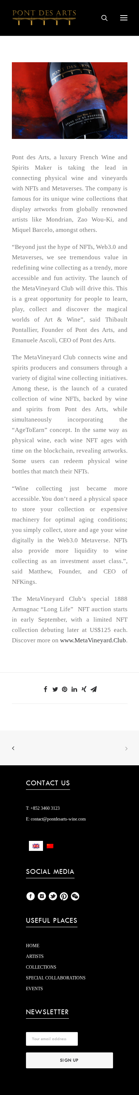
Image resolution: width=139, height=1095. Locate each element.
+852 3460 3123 (44, 808)
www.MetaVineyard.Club (93, 640)
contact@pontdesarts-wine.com (58, 819)
